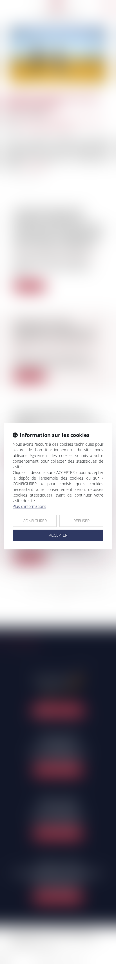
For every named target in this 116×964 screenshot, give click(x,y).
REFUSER (81, 520)
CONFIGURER (35, 520)
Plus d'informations (29, 506)
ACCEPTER (58, 535)
